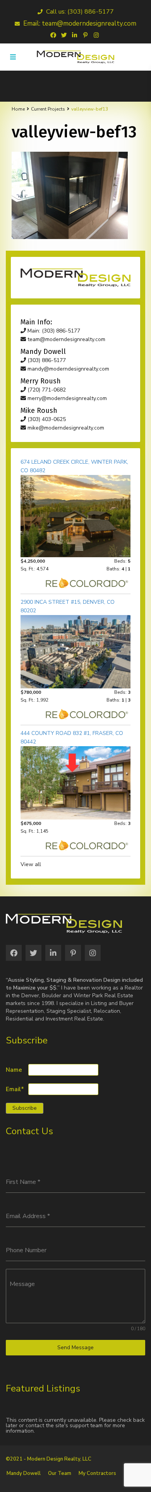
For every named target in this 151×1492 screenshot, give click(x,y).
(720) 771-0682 (46, 389)
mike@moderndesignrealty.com (65, 427)
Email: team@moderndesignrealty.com (79, 23)
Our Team (59, 1473)
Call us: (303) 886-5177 (79, 11)
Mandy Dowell (24, 1473)
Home (18, 109)
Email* (15, 1089)
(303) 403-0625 (46, 419)
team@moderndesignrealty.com (65, 339)
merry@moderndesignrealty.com (66, 398)
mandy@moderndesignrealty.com (67, 369)
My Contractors (97, 1473)
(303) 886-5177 (46, 360)
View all (31, 864)
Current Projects (48, 109)
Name (14, 1070)
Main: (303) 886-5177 (53, 330)
